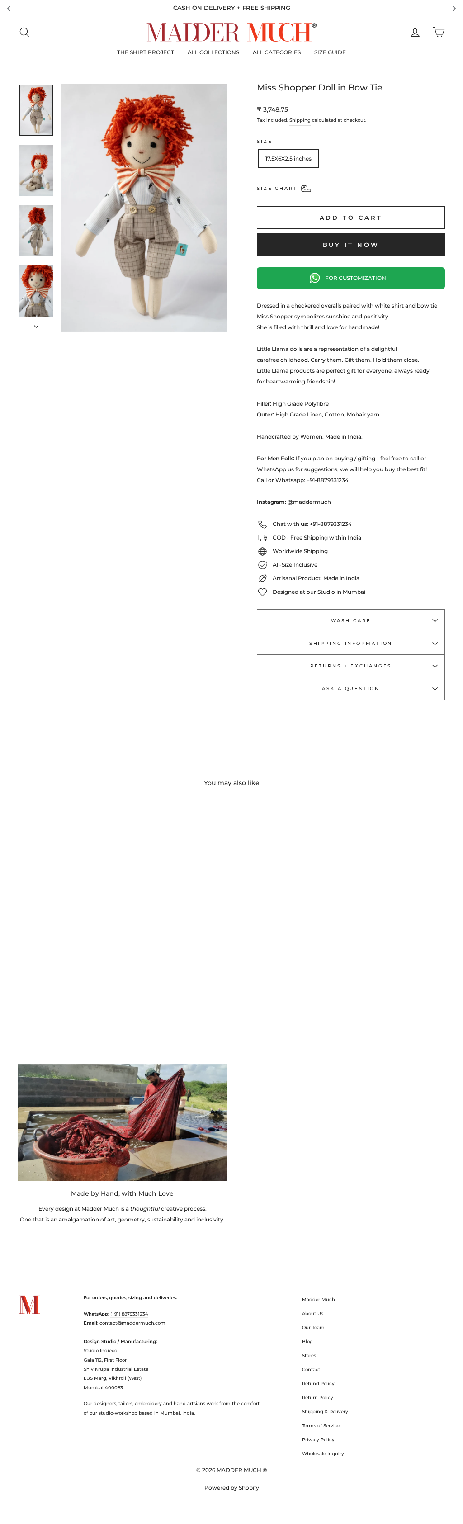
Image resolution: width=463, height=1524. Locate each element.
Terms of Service (321, 1426)
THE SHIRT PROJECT (145, 52)
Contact (311, 1370)
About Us (312, 1313)
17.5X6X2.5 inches (288, 158)
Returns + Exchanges (351, 665)
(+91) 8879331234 (129, 1314)
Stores (309, 1355)
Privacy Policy (318, 1440)
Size (265, 141)
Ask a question (350, 688)
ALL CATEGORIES (277, 52)
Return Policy (317, 1398)
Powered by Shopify (231, 1487)
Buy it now (351, 244)
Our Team (313, 1327)
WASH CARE (351, 620)
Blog (307, 1341)
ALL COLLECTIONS (213, 52)
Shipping (300, 120)
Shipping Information (351, 643)
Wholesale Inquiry (323, 1454)
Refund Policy (318, 1384)
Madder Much (318, 1299)
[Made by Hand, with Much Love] (122, 1122)
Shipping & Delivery (325, 1412)
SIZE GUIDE (330, 52)
